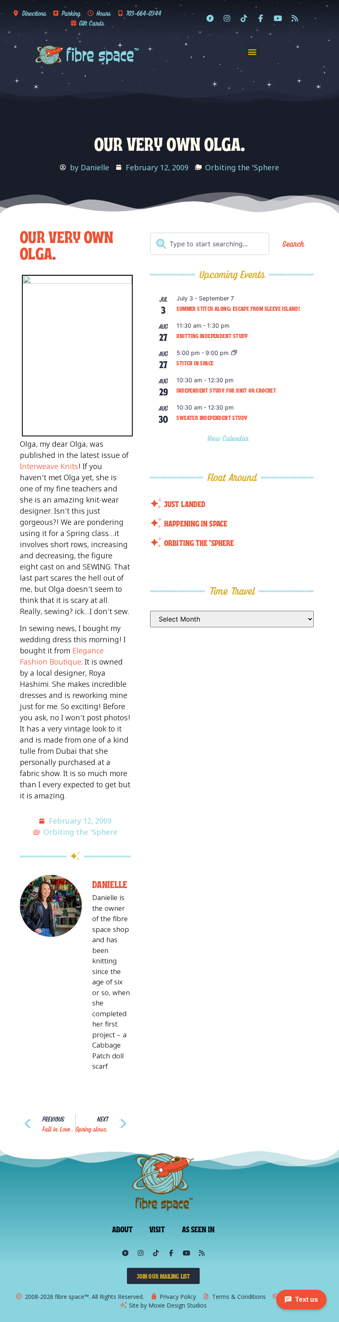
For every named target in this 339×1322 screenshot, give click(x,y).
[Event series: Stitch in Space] (234, 353)
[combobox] (209, 244)
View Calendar (229, 438)
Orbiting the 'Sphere (242, 167)
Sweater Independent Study (212, 417)
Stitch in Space (195, 363)
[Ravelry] (210, 18)
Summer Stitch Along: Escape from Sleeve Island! (238, 308)
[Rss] (294, 18)
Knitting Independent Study (212, 336)
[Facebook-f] (260, 18)
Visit (157, 1229)
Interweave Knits (49, 466)
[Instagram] (227, 18)
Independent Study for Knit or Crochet (226, 390)
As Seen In (198, 1229)
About (122, 1229)
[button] (252, 51)
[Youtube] (277, 18)
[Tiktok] (243, 18)
